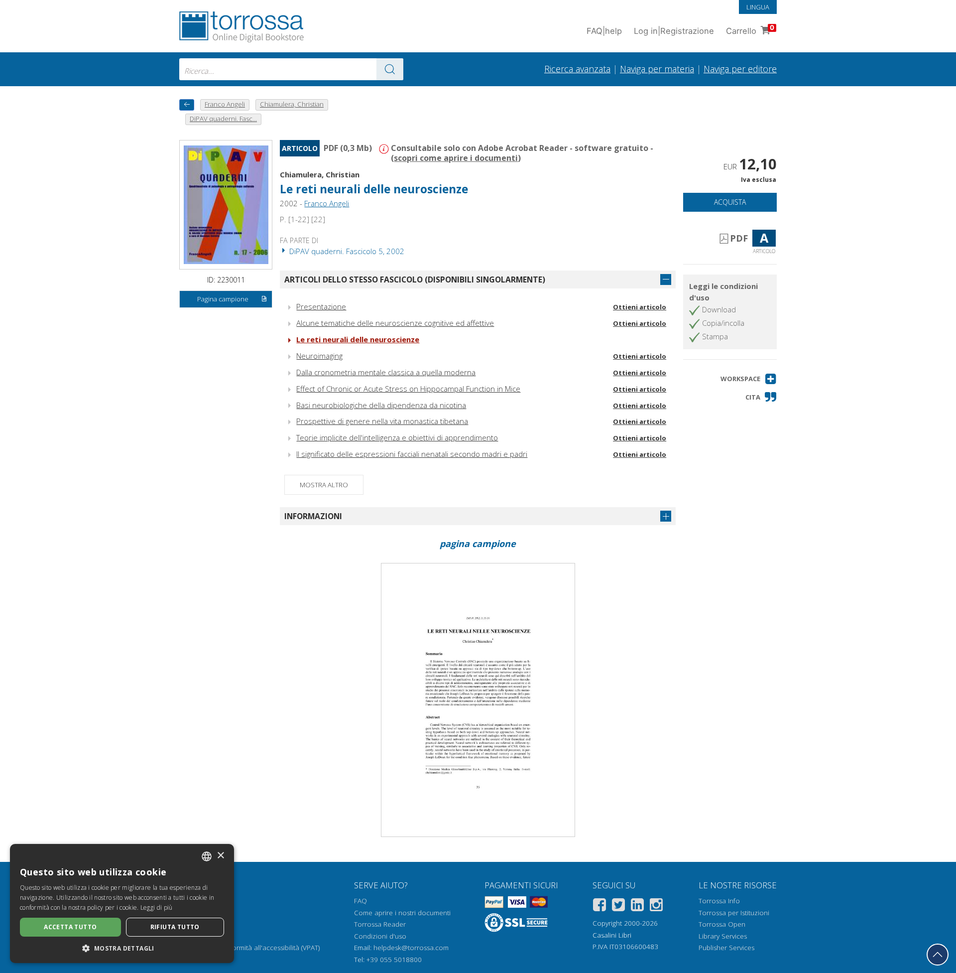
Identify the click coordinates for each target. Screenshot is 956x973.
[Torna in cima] (938, 955)
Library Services (723, 936)
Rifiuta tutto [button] (175, 927)
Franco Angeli (326, 203)
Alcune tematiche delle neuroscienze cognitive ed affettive (395, 323)
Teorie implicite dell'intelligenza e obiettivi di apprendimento (397, 437)
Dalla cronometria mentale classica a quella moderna (386, 372)
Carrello (750, 29)
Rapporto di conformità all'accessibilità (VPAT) (249, 947)
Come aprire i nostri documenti (402, 912)
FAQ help (604, 31)
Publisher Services (726, 947)
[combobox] (291, 69)
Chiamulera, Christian (319, 174)
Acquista (730, 202)
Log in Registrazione (674, 31)
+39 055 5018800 (394, 959)
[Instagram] (656, 906)
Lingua (757, 6)
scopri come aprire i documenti (456, 157)
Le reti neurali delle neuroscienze (357, 339)
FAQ (360, 900)
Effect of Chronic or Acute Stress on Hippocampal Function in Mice (408, 389)
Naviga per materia (657, 69)
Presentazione (321, 306)
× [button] (220, 855)
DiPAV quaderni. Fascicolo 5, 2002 (345, 251)
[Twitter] (618, 906)
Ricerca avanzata (577, 69)
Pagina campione (222, 298)
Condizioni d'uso (380, 936)
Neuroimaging (319, 356)
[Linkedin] (637, 906)
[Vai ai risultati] (389, 69)
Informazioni (313, 516)
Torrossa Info (719, 900)
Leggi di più (156, 907)
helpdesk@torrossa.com (411, 947)
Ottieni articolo (639, 306)
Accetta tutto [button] (70, 927)
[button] (748, 379)
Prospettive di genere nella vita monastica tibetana (382, 421)
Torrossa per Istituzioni (734, 912)
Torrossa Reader (380, 924)
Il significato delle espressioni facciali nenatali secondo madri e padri (411, 454)
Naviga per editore (740, 69)
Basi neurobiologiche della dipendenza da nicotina (381, 405)
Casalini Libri (612, 935)
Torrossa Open (722, 924)
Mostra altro (324, 484)
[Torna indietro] (186, 105)
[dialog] (122, 903)
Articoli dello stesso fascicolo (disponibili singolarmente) (414, 279)
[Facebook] (599, 906)
